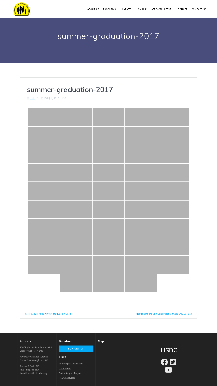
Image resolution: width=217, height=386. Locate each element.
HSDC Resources (67, 377)
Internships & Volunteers (71, 363)
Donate (182, 9)
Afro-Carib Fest (161, 9)
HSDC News (65, 368)
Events (126, 9)
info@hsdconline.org (38, 373)
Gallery (142, 9)
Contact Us (198, 9)
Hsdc (32, 98)
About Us (93, 9)
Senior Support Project (70, 373)
